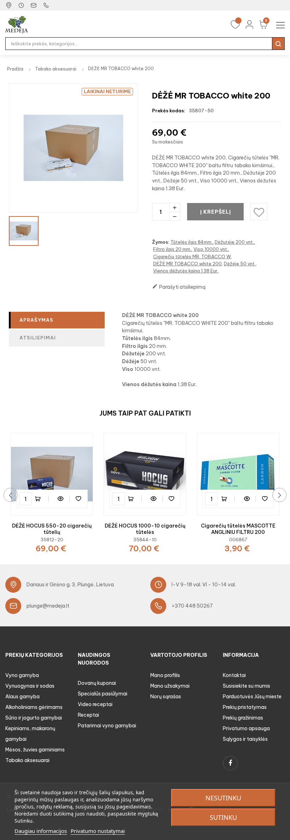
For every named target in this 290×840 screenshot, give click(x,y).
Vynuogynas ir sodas (29, 686)
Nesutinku (223, 798)
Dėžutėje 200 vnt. (234, 242)
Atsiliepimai (37, 337)
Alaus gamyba (22, 696)
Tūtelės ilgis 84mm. (191, 242)
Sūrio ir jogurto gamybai (33, 718)
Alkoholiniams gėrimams (34, 707)
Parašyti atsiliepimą (178, 286)
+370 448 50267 (192, 606)
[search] (278, 43)
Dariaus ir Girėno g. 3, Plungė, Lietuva (70, 584)
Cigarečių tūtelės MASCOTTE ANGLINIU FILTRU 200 (238, 529)
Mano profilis (165, 675)
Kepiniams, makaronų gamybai (30, 733)
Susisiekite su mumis (246, 686)
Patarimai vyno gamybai (107, 725)
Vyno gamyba (22, 675)
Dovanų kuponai (97, 683)
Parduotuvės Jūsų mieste (252, 696)
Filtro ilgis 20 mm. (172, 249)
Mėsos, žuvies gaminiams (35, 749)
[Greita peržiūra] (61, 499)
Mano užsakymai (170, 686)
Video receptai (95, 704)
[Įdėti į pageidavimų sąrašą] (78, 499)
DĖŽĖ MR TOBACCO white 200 (187, 263)
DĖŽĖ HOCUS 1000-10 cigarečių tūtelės (145, 529)
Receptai (88, 715)
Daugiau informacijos (40, 830)
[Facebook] (230, 763)
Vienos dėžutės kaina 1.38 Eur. (186, 271)
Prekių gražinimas (243, 718)
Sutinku (223, 817)
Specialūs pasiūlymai (102, 693)
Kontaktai (234, 675)
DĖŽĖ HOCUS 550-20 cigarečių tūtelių (52, 529)
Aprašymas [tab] (36, 320)
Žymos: (160, 242)
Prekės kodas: (168, 110)
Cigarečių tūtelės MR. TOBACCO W (192, 256)
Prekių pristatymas (245, 707)
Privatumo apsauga (246, 728)
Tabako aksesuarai (27, 760)
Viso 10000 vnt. (210, 249)
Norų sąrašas (165, 696)
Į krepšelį (215, 212)
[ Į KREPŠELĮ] (41, 499)
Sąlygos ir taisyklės (245, 739)
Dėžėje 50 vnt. (240, 263)
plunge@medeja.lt (48, 606)
